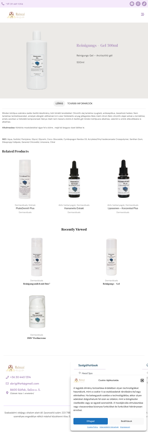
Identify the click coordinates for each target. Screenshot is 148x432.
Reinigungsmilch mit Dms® (36, 283)
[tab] (59, 104)
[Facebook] (132, 3)
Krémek (32, 205)
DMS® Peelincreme (36, 338)
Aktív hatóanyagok (67, 205)
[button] (142, 380)
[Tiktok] (144, 3)
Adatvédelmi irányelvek (109, 427)
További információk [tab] (79, 103)
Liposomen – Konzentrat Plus (123, 208)
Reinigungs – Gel (111, 283)
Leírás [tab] (59, 103)
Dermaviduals (21, 205)
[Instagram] (138, 3)
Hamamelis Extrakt (74, 208)
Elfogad (91, 421)
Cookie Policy (92, 427)
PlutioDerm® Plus (25, 208)
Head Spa (87, 373)
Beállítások (126, 421)
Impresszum (125, 427)
